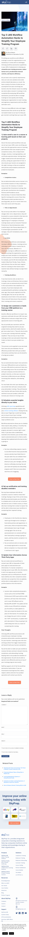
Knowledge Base (5, 880)
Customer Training (20, 863)
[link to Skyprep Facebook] (20, 913)
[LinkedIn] (11, 48)
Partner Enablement (21, 867)
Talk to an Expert (14, 823)
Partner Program (5, 895)
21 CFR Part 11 (19, 875)
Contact (3, 906)
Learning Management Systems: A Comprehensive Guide (12, 777)
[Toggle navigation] (26, 2)
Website (3, 740)
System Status (5, 914)
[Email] (15, 48)
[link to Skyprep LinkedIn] (23, 913)
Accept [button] (11, 933)
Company (3, 901)
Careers (3, 903)
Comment (4, 704)
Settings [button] (5, 933)
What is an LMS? (5, 883)
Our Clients (4, 885)
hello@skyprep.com (21, 909)
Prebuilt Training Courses (5, 873)
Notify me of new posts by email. (10, 752)
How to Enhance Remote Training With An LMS (15, 785)
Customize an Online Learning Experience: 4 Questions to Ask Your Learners (14, 781)
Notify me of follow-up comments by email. (13, 748)
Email (3, 734)
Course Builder (19, 870)
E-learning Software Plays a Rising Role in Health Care (14, 773)
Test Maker (18, 872)
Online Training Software (5, 857)
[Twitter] (7, 48)
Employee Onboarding (21, 860)
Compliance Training (21, 855)
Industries (4, 890)
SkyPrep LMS (4, 912)
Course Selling (19, 865)
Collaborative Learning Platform (7, 868)
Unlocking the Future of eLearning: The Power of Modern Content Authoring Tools (15, 768)
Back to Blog (5, 20)
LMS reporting (11, 406)
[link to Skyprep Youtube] (26, 913)
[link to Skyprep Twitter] (17, 913)
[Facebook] (3, 48)
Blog (2, 892)
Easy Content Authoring (5, 862)
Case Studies (4, 888)
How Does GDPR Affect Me (7, 920)
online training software (11, 410)
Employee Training (20, 858)
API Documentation (6, 917)
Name (3, 727)
